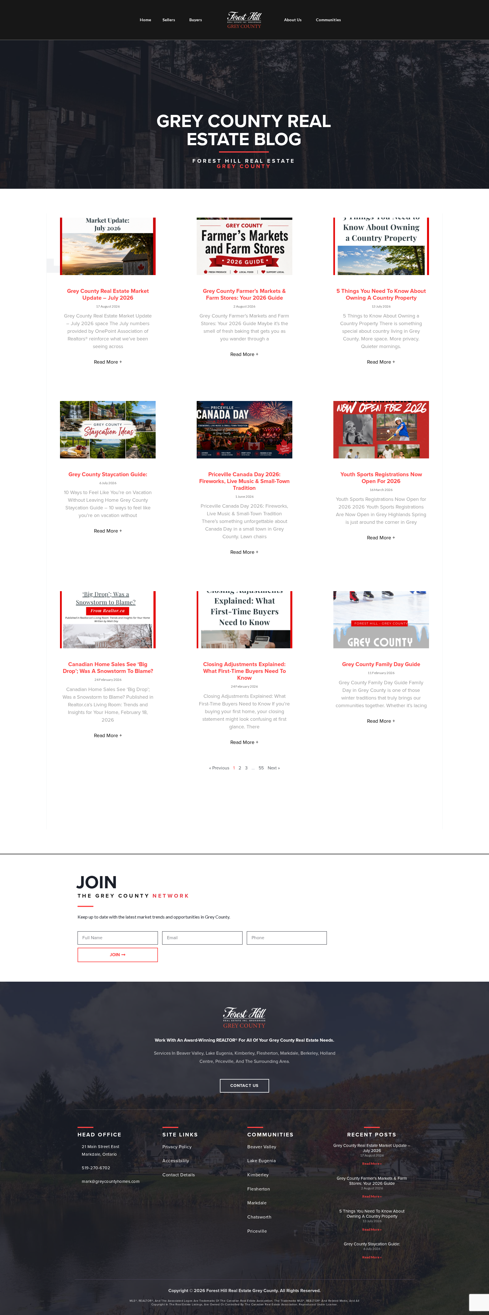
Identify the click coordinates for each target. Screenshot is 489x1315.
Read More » (372, 1163)
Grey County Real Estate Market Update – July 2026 (108, 294)
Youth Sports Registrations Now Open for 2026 (381, 478)
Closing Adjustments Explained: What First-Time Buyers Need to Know (244, 671)
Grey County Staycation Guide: (107, 474)
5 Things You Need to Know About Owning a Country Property (381, 294)
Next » (274, 768)
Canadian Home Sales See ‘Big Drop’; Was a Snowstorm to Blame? (108, 668)
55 (261, 768)
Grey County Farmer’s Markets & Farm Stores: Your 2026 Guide (244, 294)
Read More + (108, 362)
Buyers (195, 19)
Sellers (168, 19)
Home (145, 19)
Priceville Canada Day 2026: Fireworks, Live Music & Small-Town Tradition (244, 481)
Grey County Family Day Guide (381, 664)
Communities (328, 19)
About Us (293, 19)
